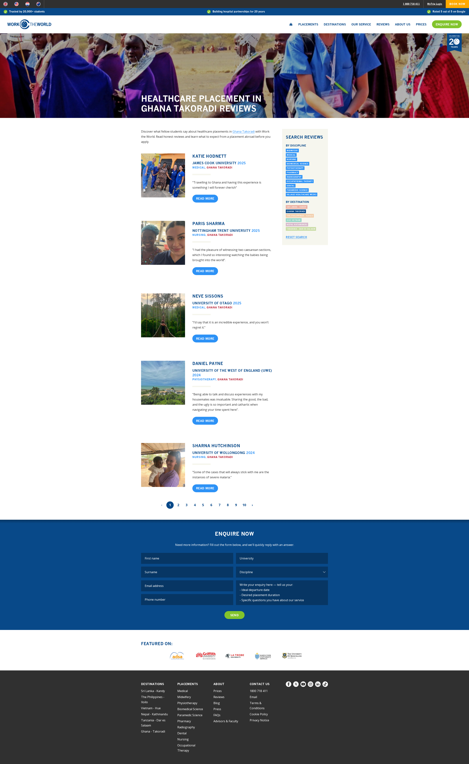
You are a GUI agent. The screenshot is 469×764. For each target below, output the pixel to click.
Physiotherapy (204, 379)
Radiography (294, 177)
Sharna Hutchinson (216, 445)
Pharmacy (292, 172)
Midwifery (292, 150)
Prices (421, 24)
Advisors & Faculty (225, 721)
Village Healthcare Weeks (301, 194)
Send (234, 615)
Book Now (457, 3)
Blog (216, 703)
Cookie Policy (259, 714)
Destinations (335, 24)
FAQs (216, 715)
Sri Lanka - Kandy (153, 691)
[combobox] (282, 558)
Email (253, 697)
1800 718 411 (259, 691)
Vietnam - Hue (151, 708)
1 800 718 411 (411, 3)
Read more (205, 198)
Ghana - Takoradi (153, 731)
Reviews (382, 24)
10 (244, 505)
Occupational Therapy (300, 181)
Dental (291, 186)
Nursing (199, 234)
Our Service (361, 24)
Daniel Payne (207, 363)
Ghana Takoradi (243, 131)
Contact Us (260, 684)
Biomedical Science (297, 164)
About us (402, 24)
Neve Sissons (207, 296)
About (218, 684)
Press (217, 709)
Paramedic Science (297, 190)
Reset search (296, 237)
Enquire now (447, 24)
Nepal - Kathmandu (154, 714)
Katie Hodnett (209, 156)
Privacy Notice (259, 720)
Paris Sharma (208, 223)
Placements (308, 24)
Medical (198, 167)
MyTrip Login (434, 3)
